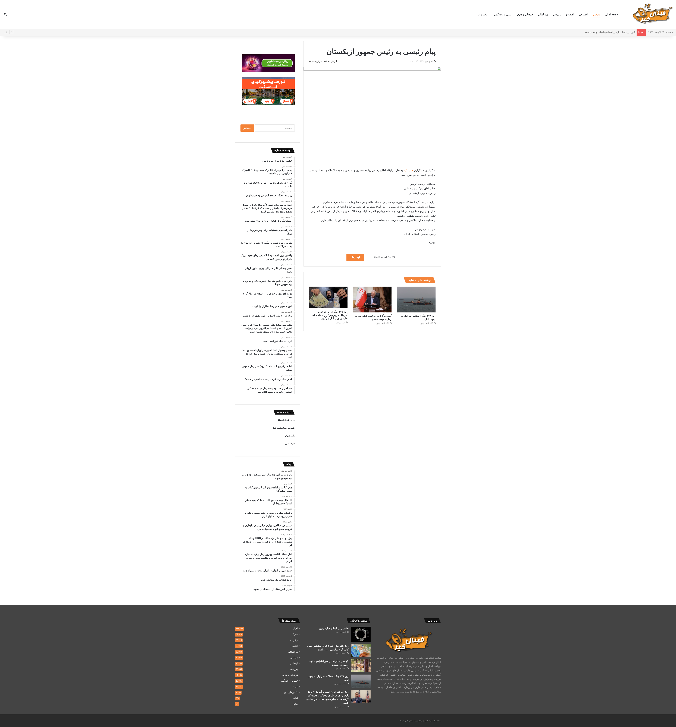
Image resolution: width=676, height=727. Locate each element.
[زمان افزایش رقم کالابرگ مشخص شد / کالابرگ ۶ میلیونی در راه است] (361, 650)
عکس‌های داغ (291, 692)
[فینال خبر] (652, 13)
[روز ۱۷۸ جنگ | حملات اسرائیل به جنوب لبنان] (416, 299)
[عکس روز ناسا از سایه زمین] (361, 634)
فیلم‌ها (295, 698)
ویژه (295, 704)
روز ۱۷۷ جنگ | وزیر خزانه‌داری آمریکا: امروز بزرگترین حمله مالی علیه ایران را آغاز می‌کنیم (330, 315)
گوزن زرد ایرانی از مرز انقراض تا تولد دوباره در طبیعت (609, 32)
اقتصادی (570, 14)
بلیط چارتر (290, 435)
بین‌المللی (543, 14)
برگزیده (294, 640)
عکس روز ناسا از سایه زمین (334, 628)
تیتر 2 (295, 634)
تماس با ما (483, 14)
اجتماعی (583, 14)
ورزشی (557, 14)
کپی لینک (355, 257)
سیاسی (596, 14)
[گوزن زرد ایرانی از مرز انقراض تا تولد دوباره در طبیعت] (361, 665)
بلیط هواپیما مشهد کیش (283, 428)
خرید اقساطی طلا (286, 420)
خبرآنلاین (408, 170)
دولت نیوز (290, 443)
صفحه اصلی (611, 14)
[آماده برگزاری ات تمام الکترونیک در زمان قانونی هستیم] (372, 299)
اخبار (295, 628)
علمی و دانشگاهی (502, 14)
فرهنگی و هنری (525, 14)
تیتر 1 (295, 686)
